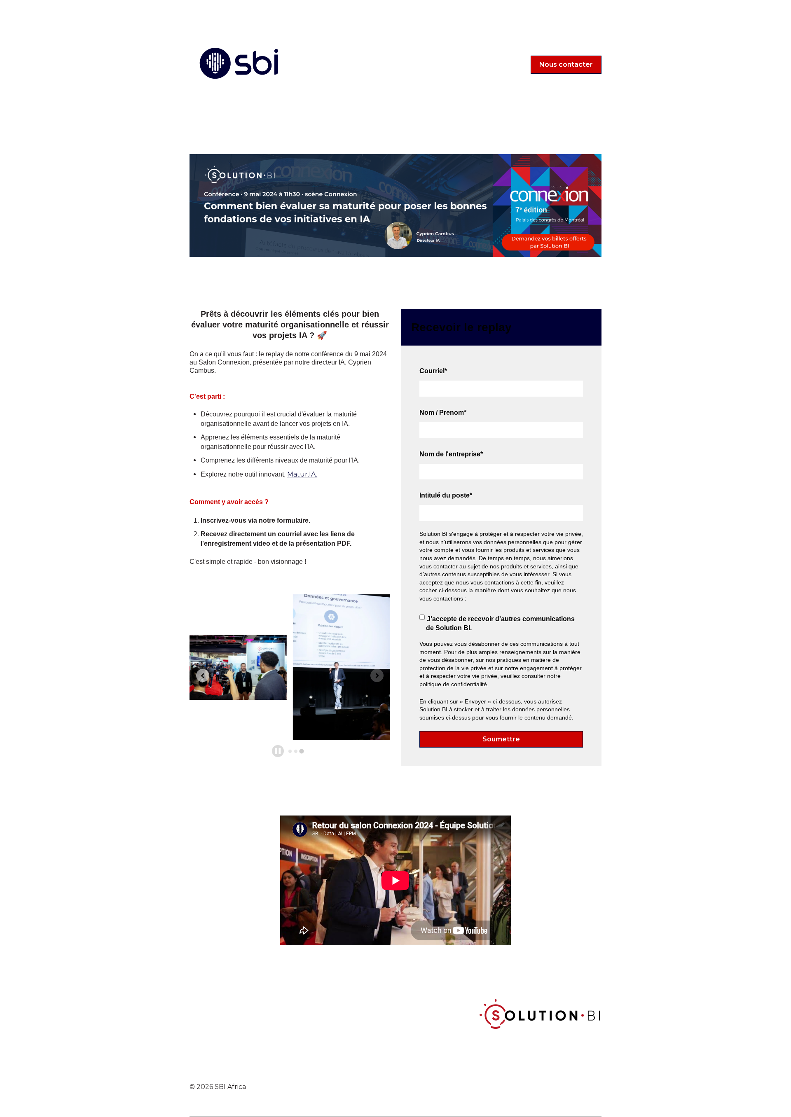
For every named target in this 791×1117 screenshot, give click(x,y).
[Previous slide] (202, 675)
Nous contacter (566, 64)
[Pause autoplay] (278, 751)
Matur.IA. (302, 474)
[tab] (290, 751)
